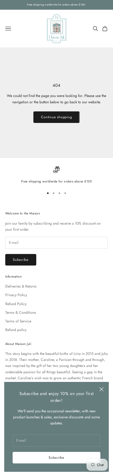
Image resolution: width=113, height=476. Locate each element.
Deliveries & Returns (21, 286)
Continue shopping (56, 117)
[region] (56, 175)
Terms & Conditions (20, 312)
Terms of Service (18, 321)
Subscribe (56, 457)
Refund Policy (16, 303)
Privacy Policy (16, 295)
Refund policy (16, 329)
